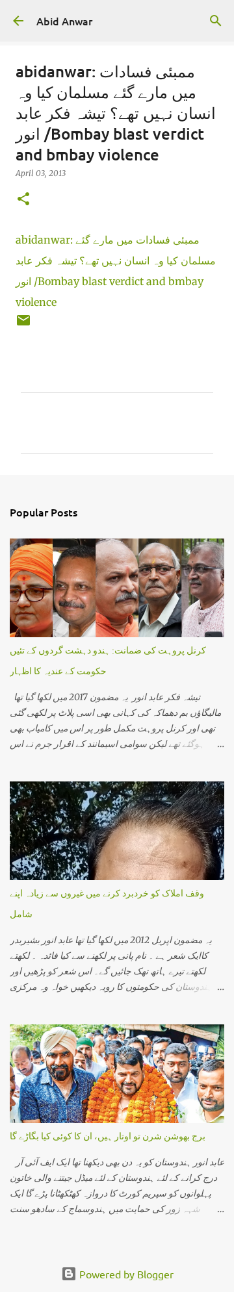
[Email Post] (23, 325)
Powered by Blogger (125, 1273)
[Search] (216, 20)
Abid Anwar (64, 21)
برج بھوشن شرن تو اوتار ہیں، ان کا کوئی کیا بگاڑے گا (107, 1136)
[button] (23, 200)
